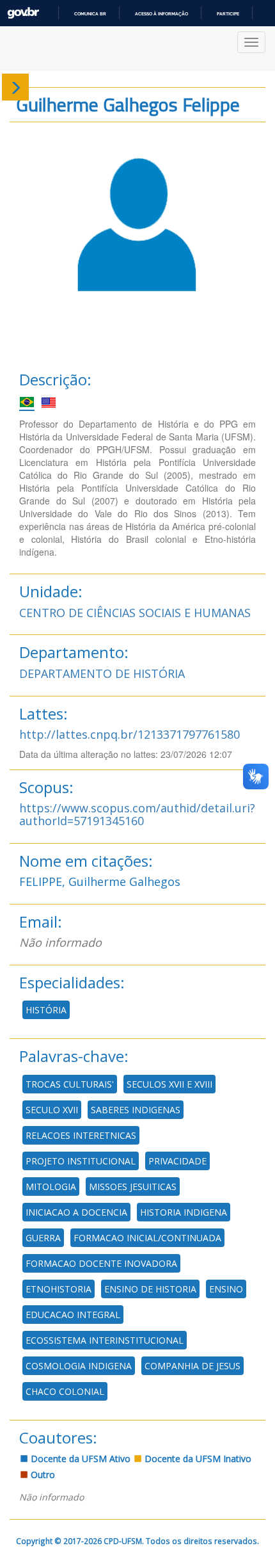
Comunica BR (90, 14)
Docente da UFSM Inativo (196, 1458)
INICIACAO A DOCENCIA (76, 1212)
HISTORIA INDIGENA (183, 1212)
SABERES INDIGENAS (135, 1110)
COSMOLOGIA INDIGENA (79, 1366)
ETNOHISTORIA (58, 1289)
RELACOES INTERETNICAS (81, 1135)
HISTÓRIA (46, 1010)
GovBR (23, 13)
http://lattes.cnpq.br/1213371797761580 (129, 734)
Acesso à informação (161, 14)
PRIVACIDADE (177, 1161)
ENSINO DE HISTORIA (150, 1289)
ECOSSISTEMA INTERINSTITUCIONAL (105, 1340)
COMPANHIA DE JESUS (192, 1366)
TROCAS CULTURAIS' (70, 1084)
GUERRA (43, 1238)
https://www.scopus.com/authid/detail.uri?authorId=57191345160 (137, 814)
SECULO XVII (52, 1110)
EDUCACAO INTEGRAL (73, 1314)
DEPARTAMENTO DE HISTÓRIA (102, 673)
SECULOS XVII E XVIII (169, 1084)
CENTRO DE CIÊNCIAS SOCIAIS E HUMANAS (135, 612)
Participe (228, 14)
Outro (41, 1475)
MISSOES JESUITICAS (133, 1186)
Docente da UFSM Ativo (79, 1458)
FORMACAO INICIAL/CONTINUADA (147, 1238)
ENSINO (226, 1289)
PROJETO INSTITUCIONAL (81, 1161)
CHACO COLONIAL (65, 1391)
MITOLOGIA (51, 1186)
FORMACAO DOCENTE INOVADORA (101, 1263)
